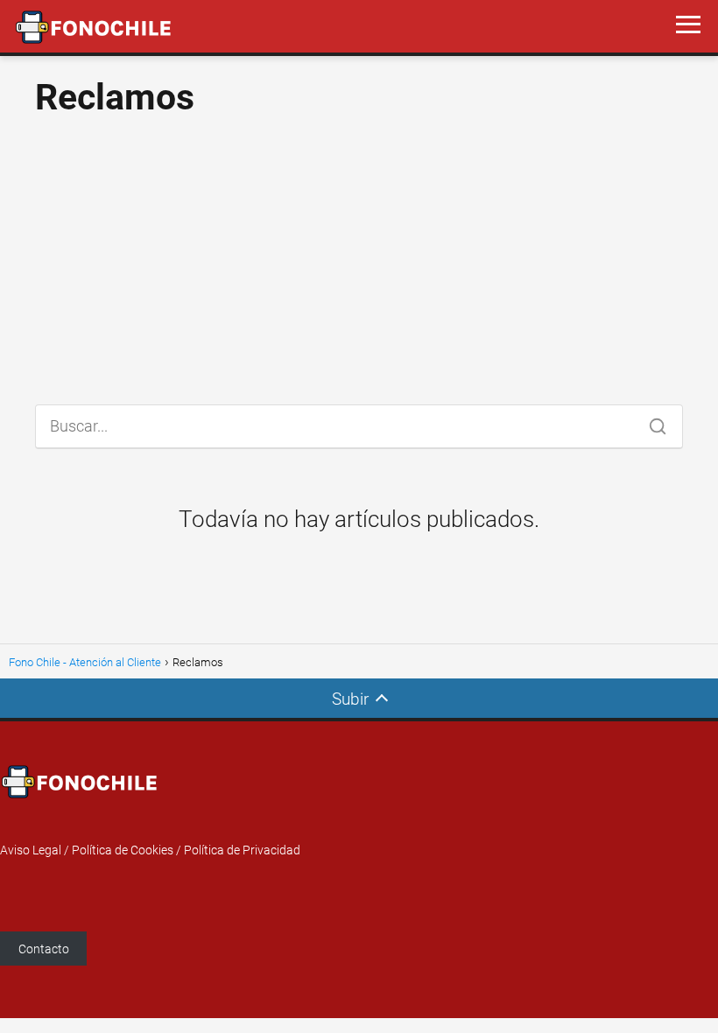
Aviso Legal (30, 850)
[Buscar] (651, 421)
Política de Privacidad (242, 850)
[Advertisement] (359, 253)
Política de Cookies (122, 850)
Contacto (43, 949)
